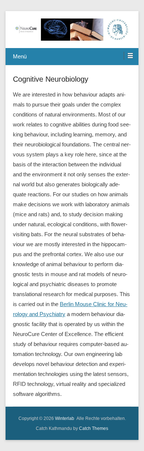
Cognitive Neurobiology (50, 79)
